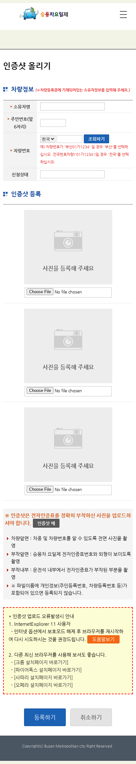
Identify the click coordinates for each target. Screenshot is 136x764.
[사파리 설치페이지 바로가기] (43, 677)
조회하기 (96, 138)
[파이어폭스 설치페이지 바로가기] (48, 669)
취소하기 (91, 717)
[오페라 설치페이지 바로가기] (43, 685)
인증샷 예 (46, 523)
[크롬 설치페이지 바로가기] (41, 662)
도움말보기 (103, 639)
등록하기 (45, 717)
